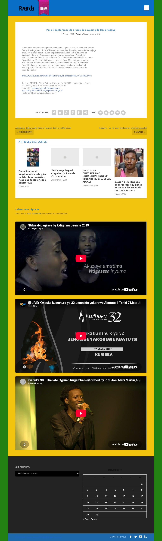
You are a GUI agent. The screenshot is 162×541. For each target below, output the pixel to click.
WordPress (58, 537)
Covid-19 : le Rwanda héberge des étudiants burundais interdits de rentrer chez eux (128, 186)
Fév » (94, 519)
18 (106, 502)
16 (87, 502)
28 (133, 508)
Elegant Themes (32, 537)
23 (87, 508)
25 (106, 508)
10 (96, 496)
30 (87, 514)
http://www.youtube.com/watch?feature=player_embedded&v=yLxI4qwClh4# (56, 76)
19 (115, 502)
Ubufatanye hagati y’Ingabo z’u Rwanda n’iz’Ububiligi (63, 173)
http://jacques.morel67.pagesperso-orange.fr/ (42, 90)
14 (133, 496)
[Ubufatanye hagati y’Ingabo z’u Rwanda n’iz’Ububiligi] (65, 157)
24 (96, 508)
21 (133, 502)
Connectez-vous (118, 536)
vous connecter (34, 213)
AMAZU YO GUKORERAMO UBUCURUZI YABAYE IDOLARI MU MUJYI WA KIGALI (97, 176)
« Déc (86, 519)
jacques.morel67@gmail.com (45, 88)
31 (96, 514)
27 (124, 508)
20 (124, 502)
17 (96, 502)
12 (115, 496)
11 (106, 496)
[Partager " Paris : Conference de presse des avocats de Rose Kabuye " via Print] (85, 112)
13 (124, 496)
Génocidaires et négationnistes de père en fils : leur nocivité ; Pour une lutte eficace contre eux (33, 177)
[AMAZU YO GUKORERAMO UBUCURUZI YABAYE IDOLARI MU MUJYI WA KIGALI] (97, 157)
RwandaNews (82, 34)
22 (142, 502)
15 (142, 496)
